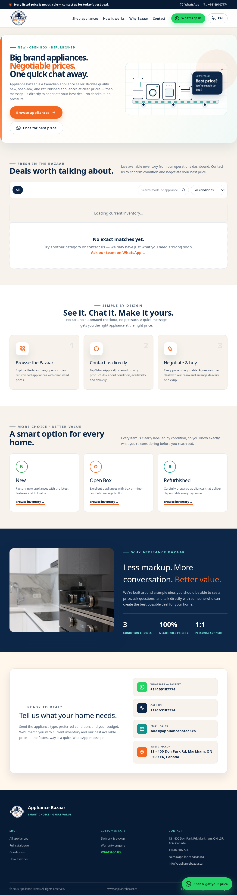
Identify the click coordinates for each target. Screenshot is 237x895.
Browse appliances (33, 112)
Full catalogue (19, 845)
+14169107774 (218, 4)
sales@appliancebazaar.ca (186, 857)
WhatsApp (191, 4)
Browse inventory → (30, 502)
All (18, 190)
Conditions (17, 852)
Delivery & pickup (113, 838)
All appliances (18, 838)
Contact (159, 18)
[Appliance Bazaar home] (18, 18)
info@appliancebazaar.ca (186, 863)
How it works (114, 18)
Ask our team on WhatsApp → (118, 252)
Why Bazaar (138, 18)
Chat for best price (39, 127)
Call (221, 18)
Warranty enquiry (113, 845)
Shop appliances (85, 18)
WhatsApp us (191, 18)
